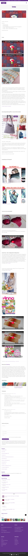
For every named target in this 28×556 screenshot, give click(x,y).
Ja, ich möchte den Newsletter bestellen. (15, 437)
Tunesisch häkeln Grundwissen (6, 106)
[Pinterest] (14, 554)
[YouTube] (16, 554)
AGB (2, 545)
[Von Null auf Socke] (3, 520)
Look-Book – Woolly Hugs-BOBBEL (10, 502)
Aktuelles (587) (4, 449)
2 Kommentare (17, 361)
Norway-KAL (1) (4, 462)
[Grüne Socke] (19, 520)
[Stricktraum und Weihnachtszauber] (11, 520)
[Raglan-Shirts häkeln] (8, 520)
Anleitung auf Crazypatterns (6, 84)
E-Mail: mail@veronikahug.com (5, 532)
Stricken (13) (4, 463)
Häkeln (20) (3, 455)
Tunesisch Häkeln (10, 361)
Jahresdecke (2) (4, 458)
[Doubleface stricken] (16, 520)
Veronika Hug (8, 364)
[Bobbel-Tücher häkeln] (24, 520)
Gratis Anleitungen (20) (5, 453)
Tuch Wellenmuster (18, 528)
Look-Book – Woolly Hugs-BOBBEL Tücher (8, 509)
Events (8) (3, 451)
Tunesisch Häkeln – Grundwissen (9, 499)
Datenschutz (17, 543)
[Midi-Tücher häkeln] (5, 520)
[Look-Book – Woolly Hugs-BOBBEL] (3, 502)
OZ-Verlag (8, 263)
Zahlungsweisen (3, 544)
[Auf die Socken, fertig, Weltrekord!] (13, 520)
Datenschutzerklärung (9, 440)
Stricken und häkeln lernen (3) (6, 465)
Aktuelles (6, 361)
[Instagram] (13, 554)
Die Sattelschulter (4, 489)
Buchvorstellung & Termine (6, 479)
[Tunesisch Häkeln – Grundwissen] (3, 499)
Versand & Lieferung (4, 540)
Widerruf (2, 541)
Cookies (16, 544)
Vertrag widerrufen (4, 543)
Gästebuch (3, 506)
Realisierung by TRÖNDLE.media (21, 553)
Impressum (16, 541)
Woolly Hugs (13, 361)
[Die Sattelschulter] (8, 382)
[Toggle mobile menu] (26, 2)
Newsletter (16, 540)
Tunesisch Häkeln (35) (5, 467)
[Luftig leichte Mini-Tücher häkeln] (22, 520)
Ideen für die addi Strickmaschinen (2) (7, 456)
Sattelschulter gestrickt (5, 487)
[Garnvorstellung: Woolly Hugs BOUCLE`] (20, 382)
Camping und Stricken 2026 (6, 484)
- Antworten (14, 393)
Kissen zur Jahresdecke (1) (6, 460)
